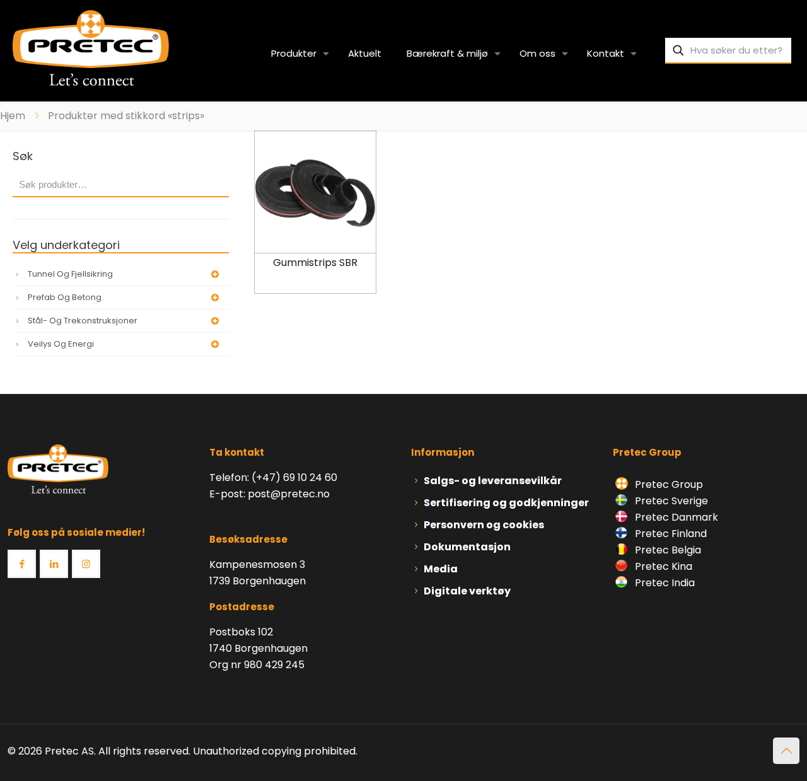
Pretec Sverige (671, 501)
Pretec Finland (669, 533)
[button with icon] (22, 564)
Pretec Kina (662, 566)
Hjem (12, 115)
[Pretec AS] (91, 47)
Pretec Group (667, 484)
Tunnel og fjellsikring (70, 274)
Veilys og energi (61, 344)
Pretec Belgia (666, 550)
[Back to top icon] (786, 751)
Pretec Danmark (675, 517)
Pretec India (663, 583)
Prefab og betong (65, 297)
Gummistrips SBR (315, 262)
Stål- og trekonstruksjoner (82, 321)
